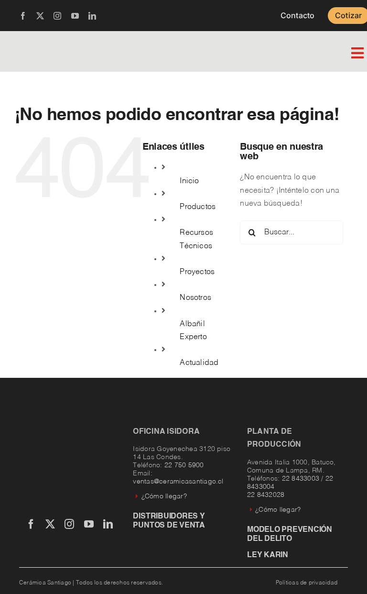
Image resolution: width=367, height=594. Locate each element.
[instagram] (57, 16)
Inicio (189, 181)
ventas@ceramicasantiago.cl (178, 481)
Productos (198, 207)
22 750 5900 (184, 465)
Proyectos (197, 272)
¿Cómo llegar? (163, 496)
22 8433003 (300, 478)
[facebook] (23, 16)
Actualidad (199, 363)
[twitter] (40, 16)
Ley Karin (267, 555)
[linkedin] (92, 16)
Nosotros (195, 298)
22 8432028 (265, 495)
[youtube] (75, 16)
